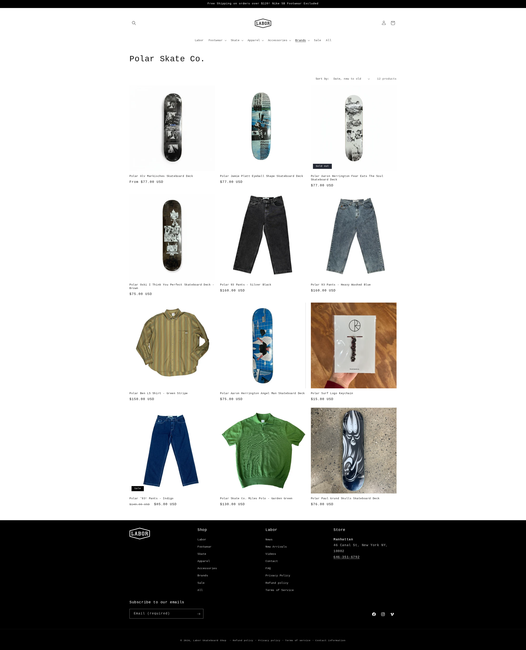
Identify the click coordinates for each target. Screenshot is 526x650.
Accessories (207, 568)
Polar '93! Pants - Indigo (151, 498)
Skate (201, 554)
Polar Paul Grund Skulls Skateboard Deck (345, 498)
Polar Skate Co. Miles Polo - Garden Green (256, 498)
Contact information (330, 640)
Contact (271, 561)
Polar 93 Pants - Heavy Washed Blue (341, 284)
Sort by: (322, 78)
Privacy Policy (277, 575)
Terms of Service (279, 590)
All (200, 590)
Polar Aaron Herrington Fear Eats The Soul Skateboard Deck (347, 178)
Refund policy (276, 583)
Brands (202, 575)
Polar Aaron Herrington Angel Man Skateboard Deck (262, 393)
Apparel (203, 561)
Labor (201, 539)
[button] (133, 23)
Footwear (204, 546)
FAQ (268, 568)
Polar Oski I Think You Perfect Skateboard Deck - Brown (171, 286)
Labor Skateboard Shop (209, 640)
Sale (200, 583)
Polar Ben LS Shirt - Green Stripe (158, 393)
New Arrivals (276, 546)
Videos (270, 554)
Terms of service (297, 640)
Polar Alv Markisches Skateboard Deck (161, 176)
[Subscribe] (198, 614)
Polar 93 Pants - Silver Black (245, 284)
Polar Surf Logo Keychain (332, 393)
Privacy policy (269, 640)
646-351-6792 (346, 557)
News (268, 539)
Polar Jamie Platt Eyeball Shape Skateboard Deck (261, 176)
